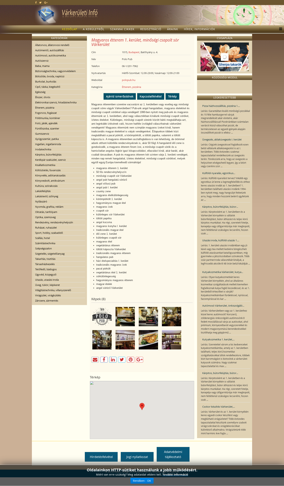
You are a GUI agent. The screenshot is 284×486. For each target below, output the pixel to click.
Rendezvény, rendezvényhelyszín (54, 222)
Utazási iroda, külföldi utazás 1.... (220, 240)
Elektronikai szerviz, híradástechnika (56, 102)
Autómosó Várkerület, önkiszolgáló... (223, 305)
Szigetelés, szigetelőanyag (50, 253)
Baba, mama (42, 66)
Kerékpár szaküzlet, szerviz (50, 159)
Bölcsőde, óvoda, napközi (49, 76)
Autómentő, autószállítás (49, 50)
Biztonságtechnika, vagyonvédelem (55, 71)
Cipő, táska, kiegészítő (47, 86)
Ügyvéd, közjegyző (45, 274)
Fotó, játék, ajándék (46, 123)
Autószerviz (41, 60)
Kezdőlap (69, 29)
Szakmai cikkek (122, 29)
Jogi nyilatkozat (137, 457)
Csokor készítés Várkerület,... (218, 406)
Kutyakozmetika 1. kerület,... (218, 339)
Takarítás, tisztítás (45, 259)
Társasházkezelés (45, 264)
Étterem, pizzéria (44, 107)
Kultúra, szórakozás (46, 186)
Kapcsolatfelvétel (151, 96)
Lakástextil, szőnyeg (46, 196)
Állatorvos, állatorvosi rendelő (52, 45)
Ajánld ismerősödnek (119, 96)
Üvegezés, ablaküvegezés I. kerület (222, 139)
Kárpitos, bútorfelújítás (48, 154)
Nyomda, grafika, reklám (49, 206)
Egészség (40, 92)
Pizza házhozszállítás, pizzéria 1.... (221, 106)
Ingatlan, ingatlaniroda (48, 144)
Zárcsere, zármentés (46, 300)
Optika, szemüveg (45, 217)
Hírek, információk (199, 29)
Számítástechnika (45, 243)
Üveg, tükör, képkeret (47, 285)
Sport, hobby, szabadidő (49, 233)
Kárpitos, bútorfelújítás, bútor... (220, 206)
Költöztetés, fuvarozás (48, 170)
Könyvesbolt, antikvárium (50, 180)
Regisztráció (150, 29)
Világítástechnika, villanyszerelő (53, 290)
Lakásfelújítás (43, 191)
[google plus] (46, 2)
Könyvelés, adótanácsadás (50, 175)
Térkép (172, 96)
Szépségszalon (43, 248)
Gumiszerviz (42, 133)
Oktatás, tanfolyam (46, 212)
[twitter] (40, 2)
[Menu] (279, 29)
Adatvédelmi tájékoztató (173, 454)
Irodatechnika (43, 149)
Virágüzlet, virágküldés (48, 295)
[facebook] (36, 2)
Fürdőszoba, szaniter (47, 128)
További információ (175, 474)
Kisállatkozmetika (45, 165)
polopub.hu (128, 80)
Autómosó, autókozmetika (50, 55)
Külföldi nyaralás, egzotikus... (218, 173)
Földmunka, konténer (47, 118)
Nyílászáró (41, 201)
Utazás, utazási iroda (47, 279)
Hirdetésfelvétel (101, 457)
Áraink (172, 29)
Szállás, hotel (42, 238)
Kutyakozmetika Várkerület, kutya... (222, 272)
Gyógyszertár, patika (47, 139)
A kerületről (93, 29)
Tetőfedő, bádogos (46, 269)
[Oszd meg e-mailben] (95, 360)
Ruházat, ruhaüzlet (46, 227)
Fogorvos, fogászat (46, 113)
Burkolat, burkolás (45, 81)
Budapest (133, 52)
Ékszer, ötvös (42, 97)
